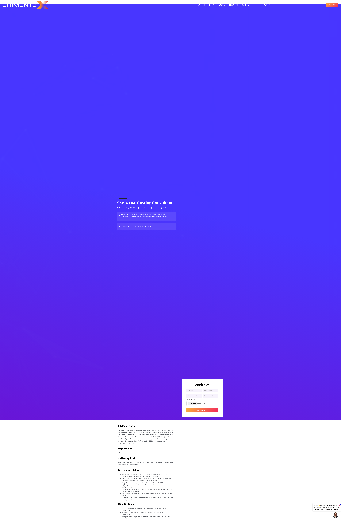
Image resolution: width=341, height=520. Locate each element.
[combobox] (273, 5)
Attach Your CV (190, 399)
